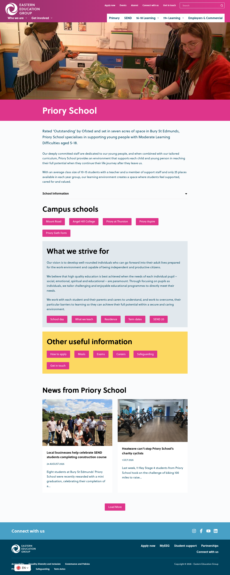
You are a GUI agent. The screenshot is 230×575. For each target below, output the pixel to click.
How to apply (58, 354)
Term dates (135, 319)
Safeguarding (145, 354)
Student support (185, 546)
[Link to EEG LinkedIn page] (215, 531)
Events (123, 5)
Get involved (40, 18)
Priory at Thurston (117, 221)
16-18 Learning (145, 18)
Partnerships (209, 546)
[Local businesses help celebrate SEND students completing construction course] (77, 422)
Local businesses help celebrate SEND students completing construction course (77, 454)
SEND (128, 18)
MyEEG (165, 546)
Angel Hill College (84, 221)
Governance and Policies (77, 564)
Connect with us (150, 5)
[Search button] (221, 5)
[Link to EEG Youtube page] (208, 531)
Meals (81, 354)
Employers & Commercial (205, 18)
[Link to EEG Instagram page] (194, 531)
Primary (114, 18)
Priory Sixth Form (56, 233)
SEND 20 (158, 319)
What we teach (84, 319)
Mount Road (53, 221)
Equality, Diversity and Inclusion (45, 564)
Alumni (134, 5)
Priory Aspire (147, 221)
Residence (111, 319)
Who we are (16, 18)
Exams (101, 354)
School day (57, 319)
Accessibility (18, 564)
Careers (121, 354)
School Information (55, 193)
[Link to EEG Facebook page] (201, 531)
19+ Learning (171, 18)
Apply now (110, 5)
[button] (23, 568)
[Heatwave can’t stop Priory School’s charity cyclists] (153, 420)
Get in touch (169, 5)
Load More (115, 507)
